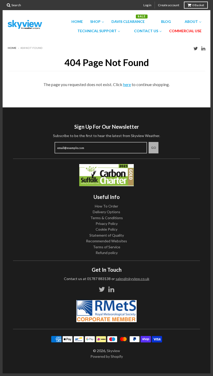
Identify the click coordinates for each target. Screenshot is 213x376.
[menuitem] (73, 21)
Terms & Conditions (106, 218)
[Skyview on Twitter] (196, 48)
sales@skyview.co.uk (132, 278)
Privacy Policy (107, 223)
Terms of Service (106, 247)
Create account (168, 5)
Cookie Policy (106, 229)
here (127, 84)
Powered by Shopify (106, 356)
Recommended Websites (106, 241)
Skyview (113, 350)
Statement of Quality (106, 235)
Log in (147, 5)
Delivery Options (106, 212)
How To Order (106, 206)
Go (153, 147)
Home (12, 47)
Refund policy (107, 252)
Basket (198, 5)
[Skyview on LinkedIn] (203, 48)
